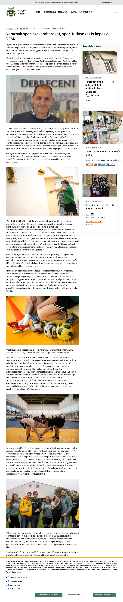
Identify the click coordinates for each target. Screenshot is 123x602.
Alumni (76, 2)
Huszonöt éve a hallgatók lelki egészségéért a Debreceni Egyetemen (94, 88)
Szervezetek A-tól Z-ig (57, 2)
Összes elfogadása (103, 595)
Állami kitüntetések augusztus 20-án (96, 206)
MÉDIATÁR (62, 12)
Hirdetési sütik (15, 589)
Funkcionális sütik (16, 581)
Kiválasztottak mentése (47, 595)
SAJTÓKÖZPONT (85, 12)
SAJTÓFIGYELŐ (50, 12)
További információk (14, 572)
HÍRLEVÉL (73, 12)
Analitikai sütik (15, 585)
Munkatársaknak (68, 2)
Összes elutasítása (76, 595)
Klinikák (37, 2)
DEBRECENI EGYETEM (22, 10)
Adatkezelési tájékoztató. (86, 569)
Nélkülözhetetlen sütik (18, 577)
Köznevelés (48, 2)
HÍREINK (38, 12)
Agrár (42, 2)
